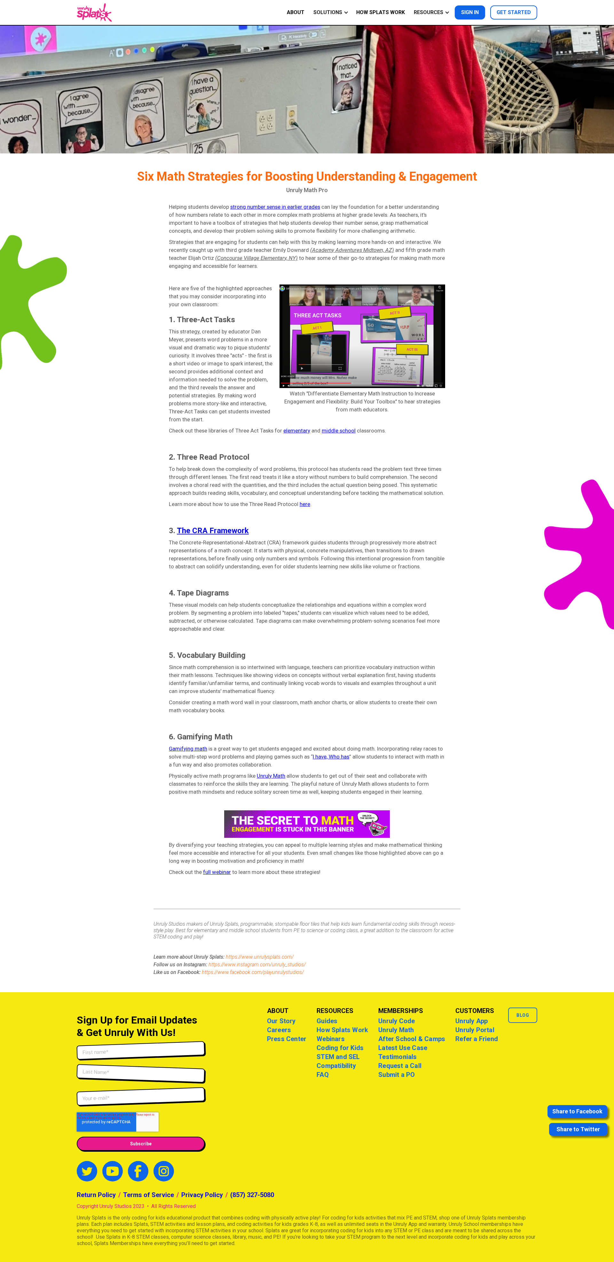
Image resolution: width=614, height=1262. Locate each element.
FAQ (323, 1075)
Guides (327, 1021)
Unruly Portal (474, 1030)
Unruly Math (271, 776)
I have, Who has (331, 756)
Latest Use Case (402, 1048)
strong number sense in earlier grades (275, 207)
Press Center (286, 1039)
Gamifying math (188, 748)
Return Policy (96, 1195)
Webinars (331, 1039)
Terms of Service (148, 1195)
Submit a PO (396, 1075)
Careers (279, 1030)
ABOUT (295, 12)
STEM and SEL (338, 1057)
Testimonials (397, 1057)
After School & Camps (411, 1039)
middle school (339, 430)
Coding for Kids (340, 1048)
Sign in (470, 12)
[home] (94, 12)
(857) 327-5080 (252, 1195)
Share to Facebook (577, 1111)
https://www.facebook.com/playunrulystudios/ (253, 972)
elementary (296, 430)
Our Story (281, 1021)
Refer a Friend (476, 1039)
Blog (522, 1015)
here (305, 504)
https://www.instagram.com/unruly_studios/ (257, 965)
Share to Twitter (578, 1129)
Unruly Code (396, 1021)
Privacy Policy (202, 1195)
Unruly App (471, 1021)
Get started (514, 12)
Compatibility (336, 1066)
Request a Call (399, 1066)
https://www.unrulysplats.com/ (260, 957)
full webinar (217, 872)
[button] (330, 12)
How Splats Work (380, 12)
